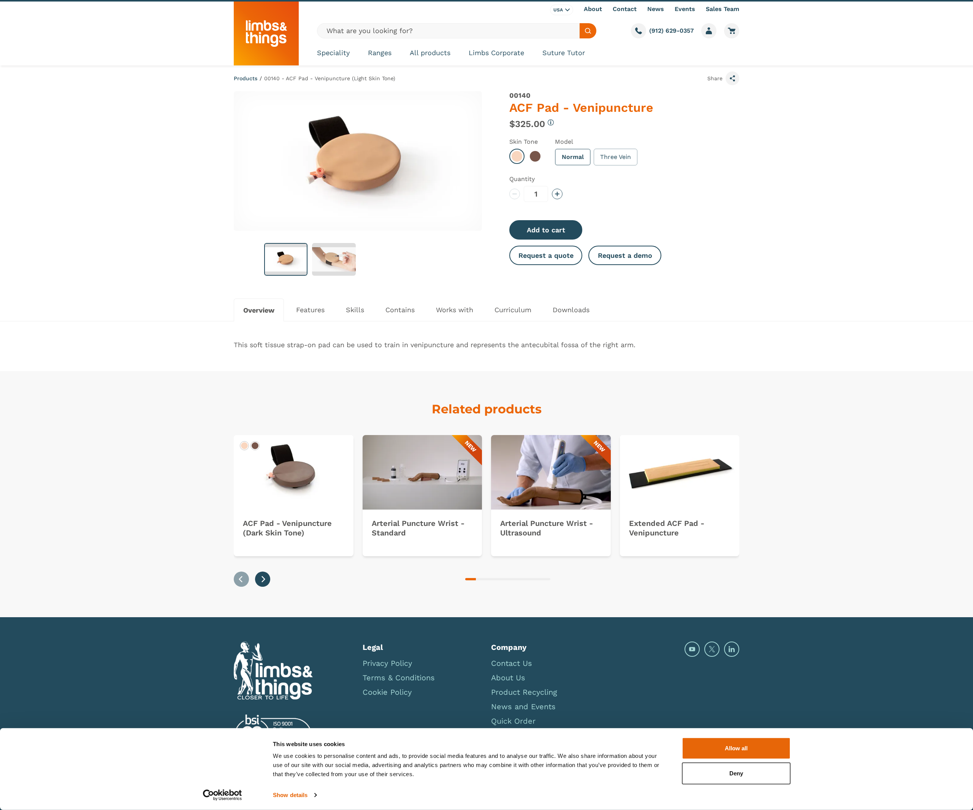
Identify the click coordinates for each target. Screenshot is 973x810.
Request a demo (625, 255)
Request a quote (546, 255)
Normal (573, 156)
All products (430, 53)
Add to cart (546, 230)
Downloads (571, 310)
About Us (508, 677)
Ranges (379, 53)
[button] (285, 259)
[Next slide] (262, 579)
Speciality (333, 53)
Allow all (736, 748)
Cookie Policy (387, 692)
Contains (400, 310)
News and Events (523, 706)
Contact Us (511, 663)
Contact (625, 9)
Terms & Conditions (399, 677)
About (593, 9)
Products (245, 78)
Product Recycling (524, 692)
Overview (258, 310)
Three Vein (615, 156)
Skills (355, 310)
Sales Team (722, 9)
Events (685, 9)
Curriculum (512, 310)
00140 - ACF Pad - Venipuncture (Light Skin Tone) (329, 78)
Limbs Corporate (496, 53)
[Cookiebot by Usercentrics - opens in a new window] (222, 795)
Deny (736, 773)
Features (310, 310)
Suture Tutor (563, 53)
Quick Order (513, 721)
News (655, 9)
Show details (290, 795)
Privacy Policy (387, 663)
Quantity (522, 179)
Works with (454, 310)
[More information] (551, 122)
